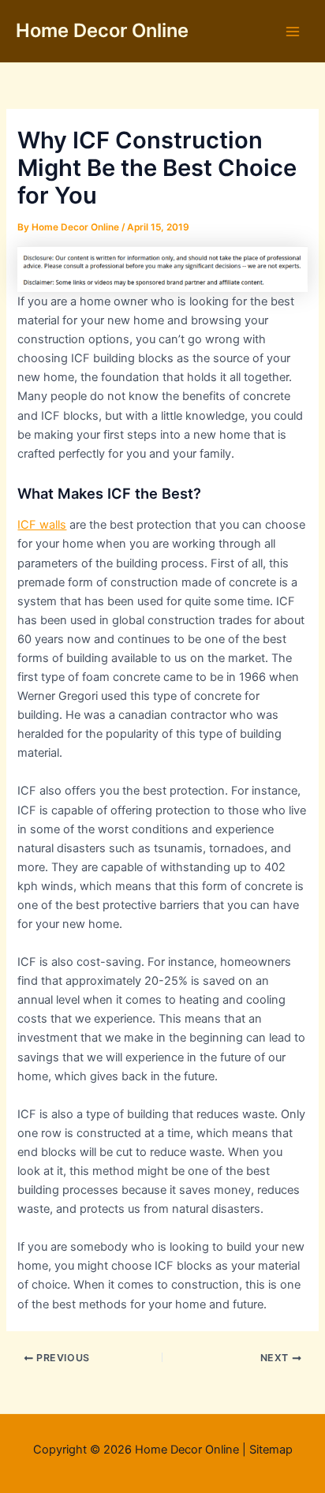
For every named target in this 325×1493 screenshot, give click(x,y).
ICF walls (41, 525)
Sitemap (271, 1449)
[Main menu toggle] (292, 31)
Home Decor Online (102, 30)
